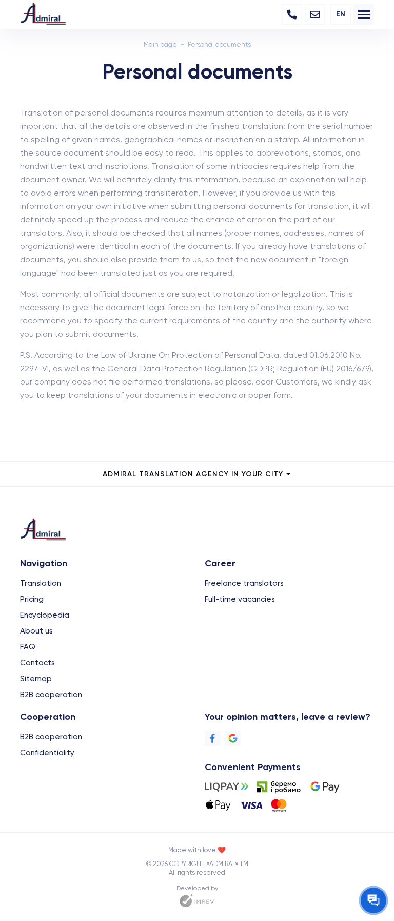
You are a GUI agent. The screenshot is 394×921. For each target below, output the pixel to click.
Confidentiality (47, 752)
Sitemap (36, 678)
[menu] (363, 14)
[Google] (233, 738)
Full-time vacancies (240, 599)
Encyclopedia (44, 615)
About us (36, 631)
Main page (160, 44)
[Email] (315, 14)
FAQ (27, 646)
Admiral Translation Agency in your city (193, 474)
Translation (40, 583)
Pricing (32, 599)
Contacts (37, 662)
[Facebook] (212, 738)
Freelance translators (244, 583)
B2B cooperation (51, 694)
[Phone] (292, 14)
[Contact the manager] (373, 900)
